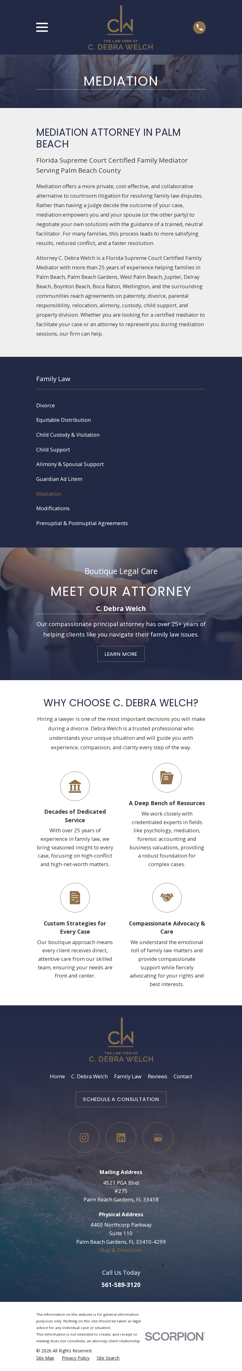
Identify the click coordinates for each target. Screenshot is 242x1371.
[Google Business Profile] (157, 1137)
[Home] (120, 27)
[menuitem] (121, 405)
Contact (183, 1076)
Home (57, 1076)
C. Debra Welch (89, 1076)
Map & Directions (121, 1250)
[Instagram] (84, 1137)
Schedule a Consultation (121, 1099)
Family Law (127, 1076)
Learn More (121, 654)
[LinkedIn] (121, 1137)
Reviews (157, 1076)
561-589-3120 (121, 1285)
